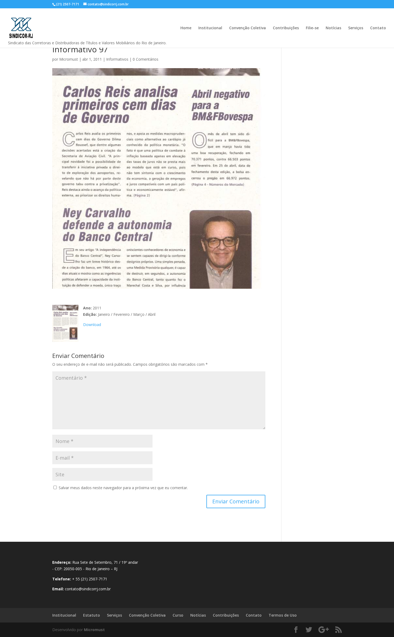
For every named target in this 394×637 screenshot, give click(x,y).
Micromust (68, 59)
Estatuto (91, 615)
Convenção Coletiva (247, 28)
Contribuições (286, 28)
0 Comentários (145, 59)
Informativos (117, 59)
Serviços (355, 28)
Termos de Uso (283, 615)
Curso (178, 615)
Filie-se (312, 28)
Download (92, 324)
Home (185, 28)
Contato (378, 28)
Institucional (210, 28)
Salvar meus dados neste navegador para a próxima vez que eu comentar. (123, 487)
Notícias (333, 28)
